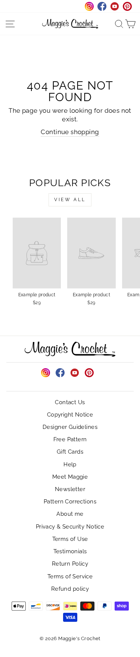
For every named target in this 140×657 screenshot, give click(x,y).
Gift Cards (70, 451)
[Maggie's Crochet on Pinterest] (89, 372)
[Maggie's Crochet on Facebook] (60, 372)
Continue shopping (70, 132)
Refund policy (70, 588)
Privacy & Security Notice (70, 526)
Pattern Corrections (70, 501)
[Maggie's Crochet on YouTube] (74, 372)
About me (69, 514)
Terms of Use (70, 539)
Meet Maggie (70, 476)
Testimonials (70, 551)
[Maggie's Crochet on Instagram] (45, 372)
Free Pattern (70, 439)
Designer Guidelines (70, 427)
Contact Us (70, 402)
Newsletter (70, 489)
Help (70, 464)
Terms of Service (70, 576)
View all (70, 199)
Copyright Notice (70, 414)
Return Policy (70, 563)
